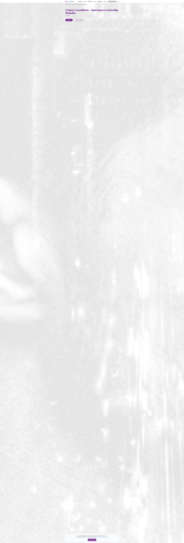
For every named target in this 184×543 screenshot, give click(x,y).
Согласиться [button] (92, 539)
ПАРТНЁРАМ (90, 1)
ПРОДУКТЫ (80, 1)
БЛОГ (95, 1)
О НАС (85, 1)
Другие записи (79, 20)
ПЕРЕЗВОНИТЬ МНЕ (112, 1)
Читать (69, 20)
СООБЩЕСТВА (100, 1)
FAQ (105, 1)
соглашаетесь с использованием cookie (99, 536)
